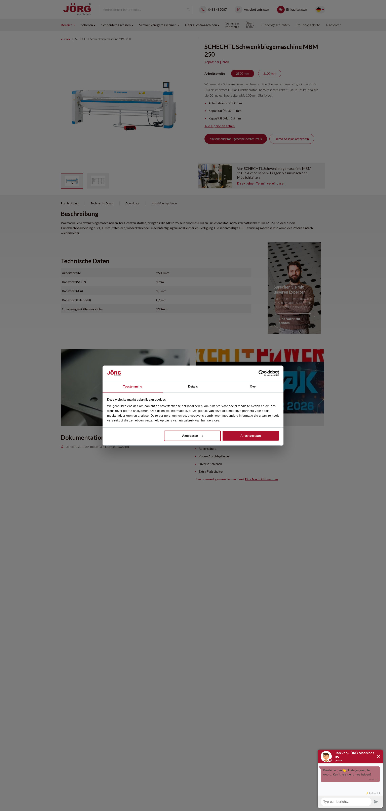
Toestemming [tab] (132, 386)
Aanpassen (190, 435)
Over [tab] (253, 386)
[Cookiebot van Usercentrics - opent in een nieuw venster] (261, 373)
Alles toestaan (250, 435)
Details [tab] (193, 386)
